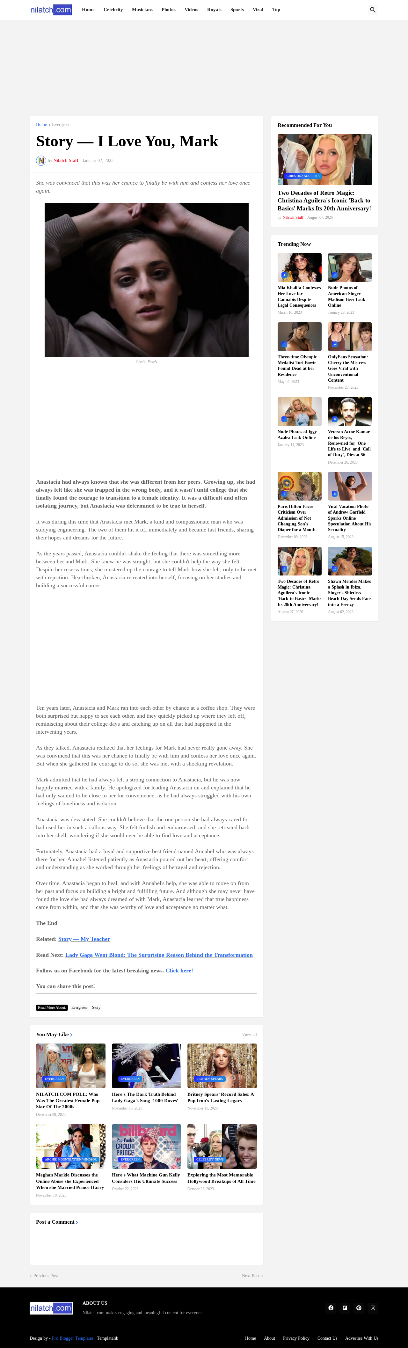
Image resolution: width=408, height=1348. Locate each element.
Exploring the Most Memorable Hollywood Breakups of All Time (221, 1178)
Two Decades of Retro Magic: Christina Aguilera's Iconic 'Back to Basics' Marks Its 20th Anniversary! (324, 200)
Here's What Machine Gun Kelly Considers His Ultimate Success (146, 1178)
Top (276, 9)
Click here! (179, 970)
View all (249, 1034)
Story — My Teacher (84, 939)
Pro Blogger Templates (72, 1338)
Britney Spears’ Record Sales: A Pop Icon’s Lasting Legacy (220, 1097)
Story (96, 1007)
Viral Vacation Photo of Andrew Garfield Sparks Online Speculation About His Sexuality (349, 518)
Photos (169, 9)
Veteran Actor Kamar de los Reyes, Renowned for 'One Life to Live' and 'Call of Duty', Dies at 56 (349, 443)
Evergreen (61, 124)
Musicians (142, 9)
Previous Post (45, 1275)
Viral (258, 9)
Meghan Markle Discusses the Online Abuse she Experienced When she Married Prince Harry (70, 1181)
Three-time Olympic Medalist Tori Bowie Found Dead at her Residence (297, 366)
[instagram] (373, 1308)
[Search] (373, 9)
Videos (191, 9)
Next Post (250, 1275)
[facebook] (330, 1308)
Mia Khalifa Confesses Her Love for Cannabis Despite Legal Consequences (299, 296)
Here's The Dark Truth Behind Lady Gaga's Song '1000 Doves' (145, 1097)
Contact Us (327, 1338)
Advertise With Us (361, 1338)
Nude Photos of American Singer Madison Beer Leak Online (346, 296)
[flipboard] (344, 1308)
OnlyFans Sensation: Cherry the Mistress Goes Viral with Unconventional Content (348, 369)
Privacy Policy (296, 1338)
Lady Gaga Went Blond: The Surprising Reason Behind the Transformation (159, 955)
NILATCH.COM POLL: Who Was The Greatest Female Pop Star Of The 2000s (67, 1100)
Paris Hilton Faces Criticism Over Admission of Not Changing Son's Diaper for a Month (297, 518)
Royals (214, 9)
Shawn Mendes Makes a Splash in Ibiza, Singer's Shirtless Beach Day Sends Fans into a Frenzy (349, 593)
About (269, 1338)
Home (88, 9)
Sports (237, 9)
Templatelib (107, 1338)
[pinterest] (358, 1308)
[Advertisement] (204, 64)
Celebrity (113, 9)
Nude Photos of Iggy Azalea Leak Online (297, 434)
